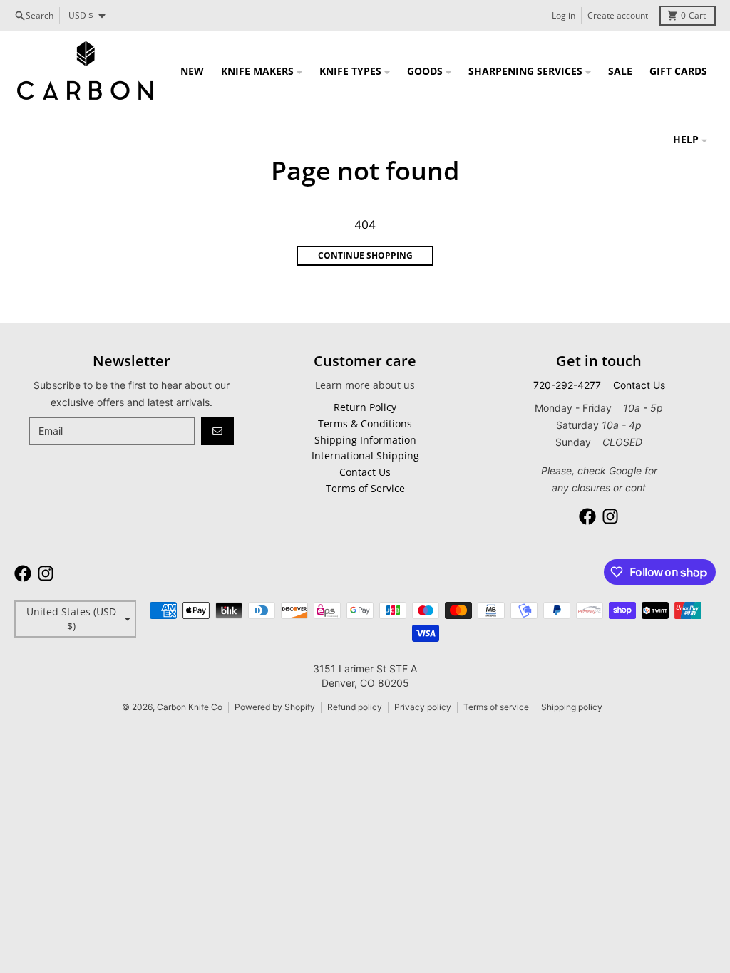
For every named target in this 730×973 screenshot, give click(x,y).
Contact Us (639, 385)
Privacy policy (422, 707)
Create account (617, 15)
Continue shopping (365, 255)
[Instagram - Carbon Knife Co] (610, 516)
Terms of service (496, 707)
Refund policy (354, 707)
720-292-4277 (567, 385)
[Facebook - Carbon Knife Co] (587, 516)
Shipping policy (571, 707)
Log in (563, 15)
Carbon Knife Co (189, 707)
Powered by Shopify (275, 707)
